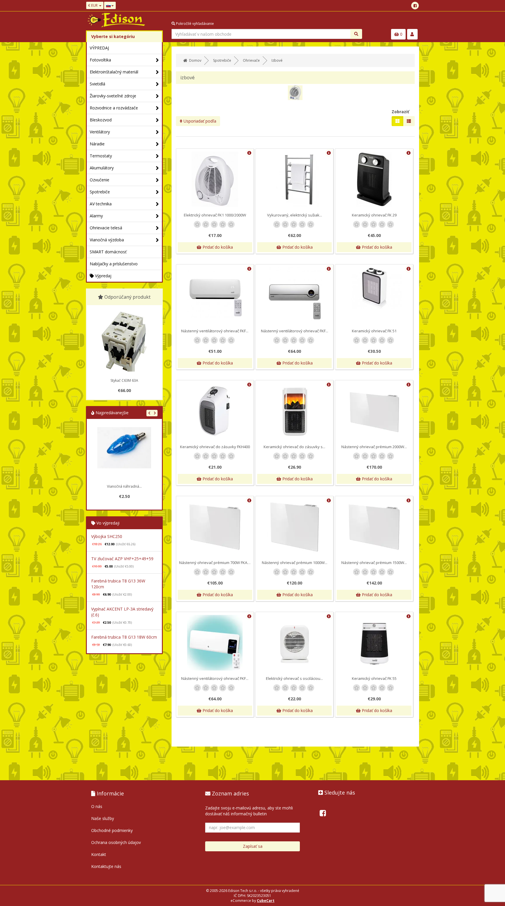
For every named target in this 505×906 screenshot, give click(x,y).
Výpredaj (102, 275)
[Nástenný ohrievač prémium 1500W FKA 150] (374, 527)
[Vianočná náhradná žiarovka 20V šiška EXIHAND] (124, 454)
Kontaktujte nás (106, 866)
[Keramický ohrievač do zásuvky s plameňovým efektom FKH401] (294, 411)
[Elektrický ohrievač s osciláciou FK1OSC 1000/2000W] (294, 643)
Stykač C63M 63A (124, 380)
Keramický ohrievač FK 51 (374, 330)
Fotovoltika (100, 60)
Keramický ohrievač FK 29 (374, 215)
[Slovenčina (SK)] (110, 5)
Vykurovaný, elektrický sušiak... (294, 215)
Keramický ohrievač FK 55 (374, 678)
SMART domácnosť (108, 252)
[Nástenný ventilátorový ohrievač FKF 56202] (294, 294)
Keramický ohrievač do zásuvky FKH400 (215, 446)
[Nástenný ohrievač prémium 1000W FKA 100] (294, 527)
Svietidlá (97, 84)
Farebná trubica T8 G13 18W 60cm (124, 637)
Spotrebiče (100, 192)
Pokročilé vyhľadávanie (194, 23)
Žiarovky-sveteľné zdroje (113, 96)
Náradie (97, 144)
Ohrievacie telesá (106, 228)
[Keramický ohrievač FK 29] (374, 179)
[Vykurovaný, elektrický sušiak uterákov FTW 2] (294, 179)
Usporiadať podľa (199, 121)
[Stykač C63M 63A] (124, 343)
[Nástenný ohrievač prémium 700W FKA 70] (215, 527)
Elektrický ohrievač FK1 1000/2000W (215, 215)
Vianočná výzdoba (107, 240)
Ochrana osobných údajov (116, 842)
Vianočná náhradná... (124, 486)
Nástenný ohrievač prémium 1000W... (294, 562)
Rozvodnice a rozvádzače (114, 108)
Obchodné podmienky (112, 830)
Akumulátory (102, 168)
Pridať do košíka (217, 247)
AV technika (101, 204)
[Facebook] (415, 5)
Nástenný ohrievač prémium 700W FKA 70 (215, 562)
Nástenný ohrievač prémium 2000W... (374, 446)
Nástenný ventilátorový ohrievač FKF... (214, 330)
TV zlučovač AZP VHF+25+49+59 (122, 558)
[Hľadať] (356, 34)
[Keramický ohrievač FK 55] (374, 643)
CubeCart (265, 900)
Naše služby (102, 818)
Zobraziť (400, 111)
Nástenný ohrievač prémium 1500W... (374, 562)
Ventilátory (100, 132)
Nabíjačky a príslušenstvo (114, 264)
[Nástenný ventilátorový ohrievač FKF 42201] (215, 292)
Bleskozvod (101, 120)
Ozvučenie (99, 180)
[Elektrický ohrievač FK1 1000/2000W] (215, 179)
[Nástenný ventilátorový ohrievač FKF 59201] (215, 643)
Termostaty (101, 156)
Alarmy (96, 216)
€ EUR (93, 5)
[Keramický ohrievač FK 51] (374, 288)
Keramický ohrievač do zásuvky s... (294, 446)
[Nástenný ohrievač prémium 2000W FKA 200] (374, 411)
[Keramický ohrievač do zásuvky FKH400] (215, 411)
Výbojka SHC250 (106, 536)
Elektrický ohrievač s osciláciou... (294, 678)
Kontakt (98, 854)
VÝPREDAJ (99, 48)
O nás (96, 806)
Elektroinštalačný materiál (114, 72)
